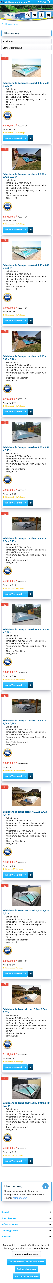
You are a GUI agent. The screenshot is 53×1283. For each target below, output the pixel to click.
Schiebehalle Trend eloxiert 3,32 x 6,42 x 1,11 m (25, 813)
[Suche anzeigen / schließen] (28, 15)
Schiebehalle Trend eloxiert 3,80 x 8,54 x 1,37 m (25, 1011)
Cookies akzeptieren (26, 1269)
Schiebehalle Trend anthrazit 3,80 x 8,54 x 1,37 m (26, 1104)
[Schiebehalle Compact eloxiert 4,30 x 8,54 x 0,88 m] (26, 614)
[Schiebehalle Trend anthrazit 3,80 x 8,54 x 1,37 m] (26, 1088)
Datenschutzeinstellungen (26, 1254)
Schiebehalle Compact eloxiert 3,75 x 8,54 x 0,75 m (26, 449)
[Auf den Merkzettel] (30, 138)
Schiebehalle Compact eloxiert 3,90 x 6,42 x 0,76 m (26, 266)
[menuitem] (42, 2)
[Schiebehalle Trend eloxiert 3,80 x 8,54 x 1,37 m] (26, 994)
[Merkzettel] (34, 15)
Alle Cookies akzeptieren (26, 1276)
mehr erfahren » (21, 1197)
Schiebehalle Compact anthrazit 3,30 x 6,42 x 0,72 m (24, 175)
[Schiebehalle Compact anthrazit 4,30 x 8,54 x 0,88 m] (26, 705)
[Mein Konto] (41, 15)
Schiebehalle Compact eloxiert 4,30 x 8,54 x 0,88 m (26, 631)
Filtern (9, 41)
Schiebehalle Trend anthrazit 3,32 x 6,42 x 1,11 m (26, 912)
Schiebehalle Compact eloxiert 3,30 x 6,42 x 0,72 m (26, 84)
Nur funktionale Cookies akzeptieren (26, 1261)
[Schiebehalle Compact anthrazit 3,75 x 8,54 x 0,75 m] (26, 523)
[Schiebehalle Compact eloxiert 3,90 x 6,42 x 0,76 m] (26, 250)
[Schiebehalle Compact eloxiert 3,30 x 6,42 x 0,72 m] (26, 68)
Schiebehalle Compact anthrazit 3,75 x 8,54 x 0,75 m (24, 540)
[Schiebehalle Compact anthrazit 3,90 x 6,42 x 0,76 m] (26, 341)
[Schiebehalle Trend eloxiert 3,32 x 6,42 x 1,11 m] (26, 797)
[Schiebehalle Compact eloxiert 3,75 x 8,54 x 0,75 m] (26, 432)
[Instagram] (48, 1)
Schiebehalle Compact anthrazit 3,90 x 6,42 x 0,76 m (24, 358)
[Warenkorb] (48, 15)
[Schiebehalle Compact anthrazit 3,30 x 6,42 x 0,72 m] (26, 159)
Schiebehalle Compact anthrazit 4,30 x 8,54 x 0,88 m (24, 722)
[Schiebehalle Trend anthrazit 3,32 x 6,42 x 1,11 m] (26, 895)
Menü (10, 15)
